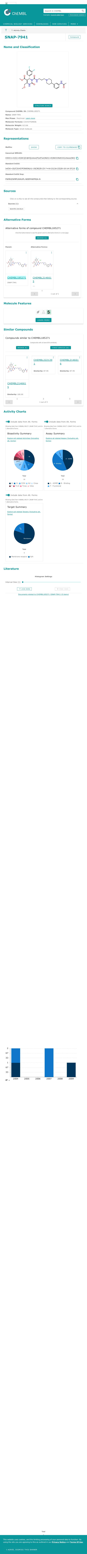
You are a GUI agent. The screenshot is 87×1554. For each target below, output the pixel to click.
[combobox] (65, 11)
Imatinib (53, 15)
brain (62, 15)
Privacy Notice (59, 1542)
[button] (18, 30)
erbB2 (58, 15)
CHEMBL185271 (16, 277)
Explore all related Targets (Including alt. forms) (24, 513)
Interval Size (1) (12, 582)
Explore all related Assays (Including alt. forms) (62, 439)
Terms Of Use (76, 1542)
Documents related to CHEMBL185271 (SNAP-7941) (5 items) (43, 594)
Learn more (30, 118)
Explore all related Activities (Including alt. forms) (23, 439)
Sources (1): (13, 204)
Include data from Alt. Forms (24, 422)
